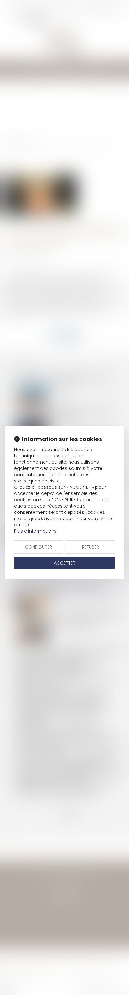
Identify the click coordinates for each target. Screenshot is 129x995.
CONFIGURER (38, 547)
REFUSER (90, 547)
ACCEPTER (64, 563)
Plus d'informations (35, 531)
